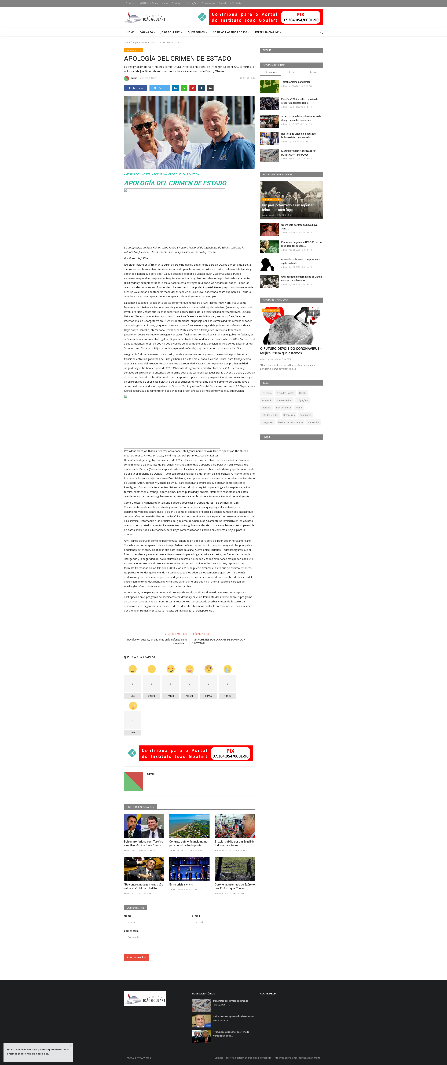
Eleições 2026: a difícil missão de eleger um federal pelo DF (299, 101)
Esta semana (270, 72)
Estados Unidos (270, 414)
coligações (302, 400)
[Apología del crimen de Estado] (174, 215)
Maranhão (313, 422)
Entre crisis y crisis (181, 884)
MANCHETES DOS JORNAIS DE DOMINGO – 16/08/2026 (298, 153)
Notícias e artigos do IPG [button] (230, 32)
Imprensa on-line (141, 42)
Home (130, 32)
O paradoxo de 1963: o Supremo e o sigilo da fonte (300, 261)
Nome (127, 915)
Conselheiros (208, 3)
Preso (299, 407)
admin (134, 77)
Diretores (176, 3)
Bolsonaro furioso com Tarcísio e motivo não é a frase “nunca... (144, 843)
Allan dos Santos (285, 392)
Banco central (283, 407)
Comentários (135, 907)
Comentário (131, 930)
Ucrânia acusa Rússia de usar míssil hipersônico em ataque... (288, 350)
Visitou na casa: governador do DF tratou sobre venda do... (233, 1018)
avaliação (267, 400)
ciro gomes (267, 422)
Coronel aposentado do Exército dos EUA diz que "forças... (235, 886)
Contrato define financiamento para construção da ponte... (188, 843)
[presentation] (310, 313)
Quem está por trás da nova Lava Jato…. (299, 227)
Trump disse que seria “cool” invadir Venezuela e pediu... (231, 1034)
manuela (266, 407)
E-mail (196, 915)
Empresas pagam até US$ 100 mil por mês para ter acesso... (302, 244)
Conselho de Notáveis (230, 3)
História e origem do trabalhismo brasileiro (249, 1057)
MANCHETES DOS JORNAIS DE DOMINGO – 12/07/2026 (219, 641)
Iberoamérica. (284, 400)
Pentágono (305, 414)
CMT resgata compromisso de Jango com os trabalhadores (301, 278)
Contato (219, 1057)
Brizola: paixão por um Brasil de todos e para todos (235, 843)
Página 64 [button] (146, 32)
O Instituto (131, 3)
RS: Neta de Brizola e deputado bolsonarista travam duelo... (298, 135)
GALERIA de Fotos (149, 3)
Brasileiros (289, 414)
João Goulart (170, 32)
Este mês (291, 72)
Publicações (191, 3)
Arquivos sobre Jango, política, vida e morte (297, 1057)
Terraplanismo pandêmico (295, 81)
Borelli (302, 392)
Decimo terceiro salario (290, 422)
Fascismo (267, 392)
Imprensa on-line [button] (267, 32)
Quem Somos (196, 32)
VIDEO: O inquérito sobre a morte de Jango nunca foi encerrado (301, 118)
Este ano (312, 72)
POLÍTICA (193, 174)
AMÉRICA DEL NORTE (137, 174)
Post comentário (136, 957)
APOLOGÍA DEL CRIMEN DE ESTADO (175, 183)
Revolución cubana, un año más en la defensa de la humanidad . (157, 641)
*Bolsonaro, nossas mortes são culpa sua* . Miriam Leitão (143, 886)
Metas (165, 3)
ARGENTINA (159, 174)
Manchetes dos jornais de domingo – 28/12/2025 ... (232, 1003)
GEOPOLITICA (177, 174)
